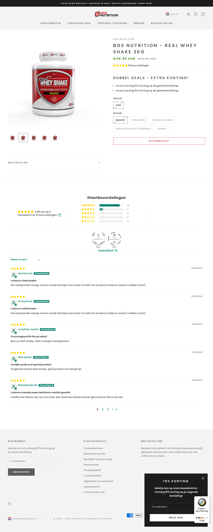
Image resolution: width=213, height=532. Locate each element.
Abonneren (21, 472)
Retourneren (91, 464)
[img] (18, 268)
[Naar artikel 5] (55, 137)
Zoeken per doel (79, 23)
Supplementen (50, 23)
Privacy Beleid (92, 470)
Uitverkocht (159, 141)
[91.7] (98, 238)
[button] (120, 65)
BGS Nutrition (123, 39)
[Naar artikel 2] (23, 137)
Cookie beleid (92, 475)
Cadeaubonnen (93, 448)
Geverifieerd (105, 250)
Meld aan (176, 517)
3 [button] (108, 409)
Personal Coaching (112, 23)
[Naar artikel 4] (44, 137)
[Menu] (208, 498)
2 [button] (103, 409)
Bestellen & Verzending (98, 459)
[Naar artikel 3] (34, 137)
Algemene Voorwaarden (98, 481)
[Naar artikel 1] (12, 137)
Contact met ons (94, 492)
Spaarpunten (92, 486)
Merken (139, 23)
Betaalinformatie (94, 453)
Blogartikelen (162, 23)
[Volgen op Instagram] (9, 503)
